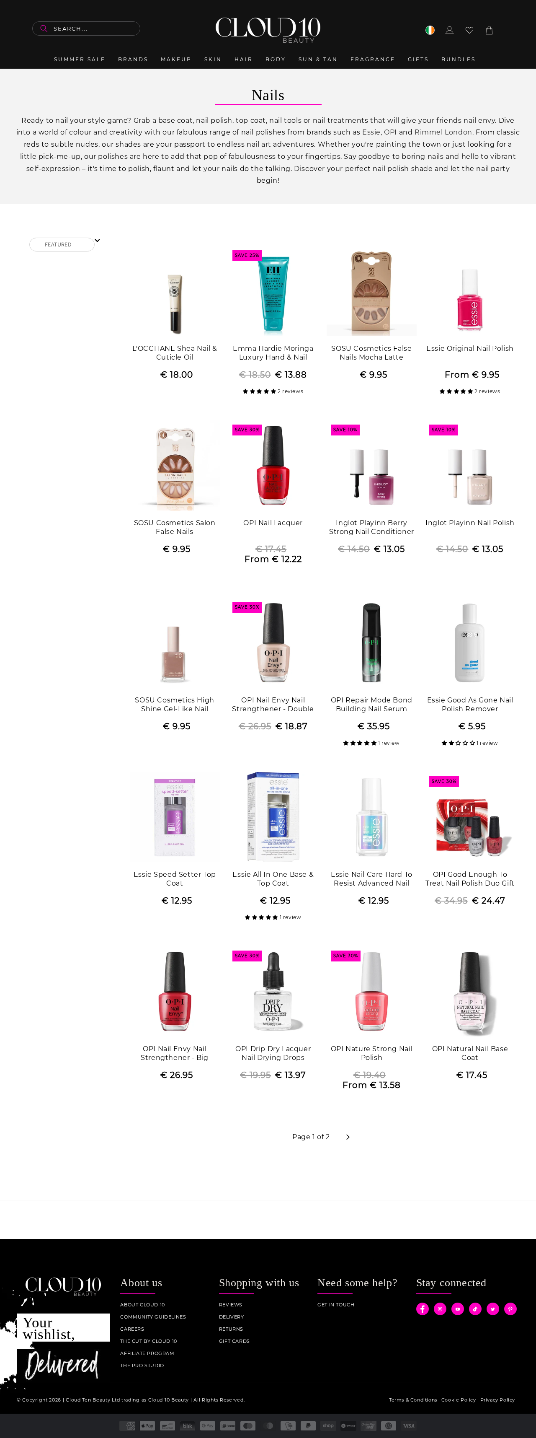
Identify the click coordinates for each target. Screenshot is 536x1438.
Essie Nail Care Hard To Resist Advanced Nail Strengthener (371, 880)
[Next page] (347, 1137)
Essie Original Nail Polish (470, 348)
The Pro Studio (142, 1365)
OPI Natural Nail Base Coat (470, 1053)
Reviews (230, 1305)
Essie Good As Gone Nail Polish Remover (470, 704)
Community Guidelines (153, 1317)
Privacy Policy (497, 1400)
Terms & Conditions (413, 1400)
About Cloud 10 (142, 1305)
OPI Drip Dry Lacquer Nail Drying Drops (273, 1053)
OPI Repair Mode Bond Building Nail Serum (371, 704)
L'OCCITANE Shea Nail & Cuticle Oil (174, 353)
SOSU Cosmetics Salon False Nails (175, 527)
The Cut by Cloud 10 (148, 1341)
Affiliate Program (147, 1353)
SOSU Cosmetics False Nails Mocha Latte (371, 353)
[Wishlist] (469, 30)
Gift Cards (234, 1341)
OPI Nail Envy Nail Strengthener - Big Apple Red (175, 1054)
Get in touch (335, 1305)
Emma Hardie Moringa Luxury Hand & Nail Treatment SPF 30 (273, 354)
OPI (390, 132)
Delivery (231, 1317)
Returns (231, 1329)
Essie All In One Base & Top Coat (273, 879)
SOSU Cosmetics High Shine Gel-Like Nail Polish (174, 705)
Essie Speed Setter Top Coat (175, 879)
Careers (132, 1329)
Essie (371, 132)
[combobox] (86, 28)
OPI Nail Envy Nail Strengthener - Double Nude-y (273, 705)
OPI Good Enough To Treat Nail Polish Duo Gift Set (470, 880)
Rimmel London (443, 132)
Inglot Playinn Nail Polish (470, 523)
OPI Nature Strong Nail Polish (371, 1053)
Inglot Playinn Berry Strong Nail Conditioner (371, 527)
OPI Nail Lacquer (273, 523)
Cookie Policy (458, 1400)
